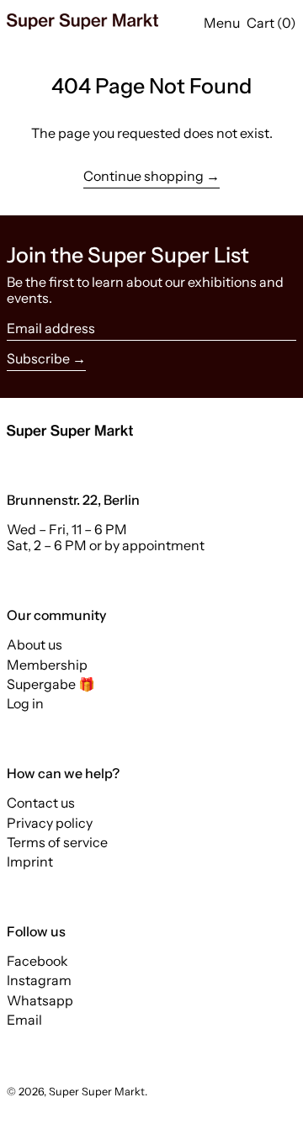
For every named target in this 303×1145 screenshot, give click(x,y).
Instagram (39, 981)
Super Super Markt (97, 1091)
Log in (25, 703)
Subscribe (38, 358)
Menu (222, 22)
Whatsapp (40, 1001)
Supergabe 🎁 (51, 684)
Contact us (41, 802)
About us (34, 644)
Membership (47, 664)
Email (24, 1020)
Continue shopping (143, 176)
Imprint (30, 861)
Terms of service (57, 842)
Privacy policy (50, 822)
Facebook (37, 961)
